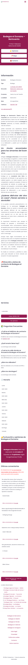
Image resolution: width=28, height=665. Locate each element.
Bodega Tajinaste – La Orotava (12, 596)
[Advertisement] (14, 18)
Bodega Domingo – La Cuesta (12, 606)
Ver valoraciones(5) (6, 109)
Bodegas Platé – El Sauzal (11, 598)
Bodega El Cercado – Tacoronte (13, 594)
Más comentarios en (10, 503)
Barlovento (18, 44)
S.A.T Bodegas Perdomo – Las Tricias (14, 600)
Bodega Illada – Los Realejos (12, 604)
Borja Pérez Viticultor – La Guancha (13, 608)
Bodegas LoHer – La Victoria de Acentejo (15, 602)
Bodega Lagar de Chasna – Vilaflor (13, 588)
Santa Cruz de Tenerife (15, 45)
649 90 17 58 (6, 339)
